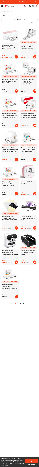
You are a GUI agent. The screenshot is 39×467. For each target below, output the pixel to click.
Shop (8, 11)
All (12, 11)
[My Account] (33, 6)
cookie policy (5, 465)
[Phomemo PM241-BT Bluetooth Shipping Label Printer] (10, 34)
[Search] (30, 6)
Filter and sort (20, 20)
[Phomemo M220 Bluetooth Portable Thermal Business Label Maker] (10, 240)
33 (23, 304)
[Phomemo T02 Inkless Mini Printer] (28, 171)
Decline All (31, 464)
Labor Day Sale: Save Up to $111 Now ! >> (18, 2)
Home (3, 11)
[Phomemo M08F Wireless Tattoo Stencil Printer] (28, 206)
